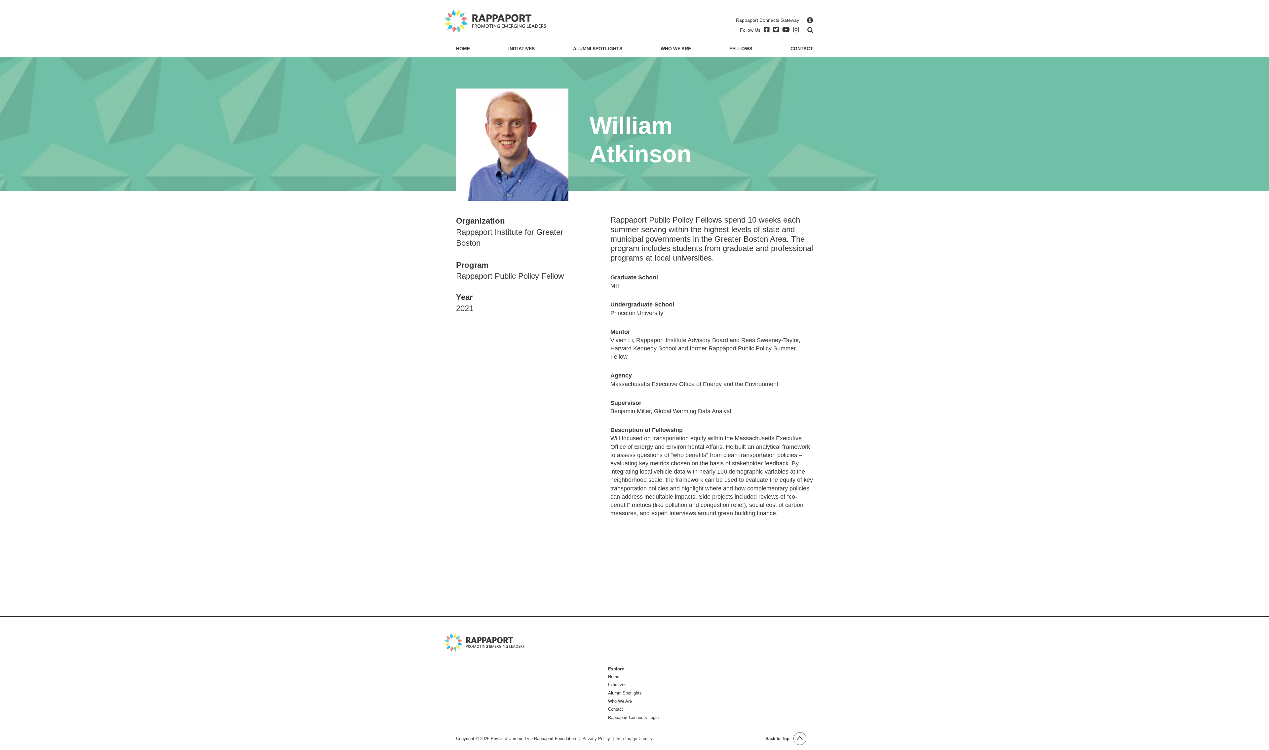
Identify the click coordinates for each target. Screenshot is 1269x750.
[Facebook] (767, 29)
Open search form (810, 30)
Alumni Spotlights (597, 48)
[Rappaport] (495, 21)
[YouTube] (786, 29)
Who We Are (676, 48)
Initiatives (521, 48)
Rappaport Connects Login (633, 717)
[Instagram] (796, 29)
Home (463, 48)
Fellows (740, 48)
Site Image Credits (634, 738)
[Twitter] (776, 29)
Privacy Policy (596, 738)
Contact (801, 48)
